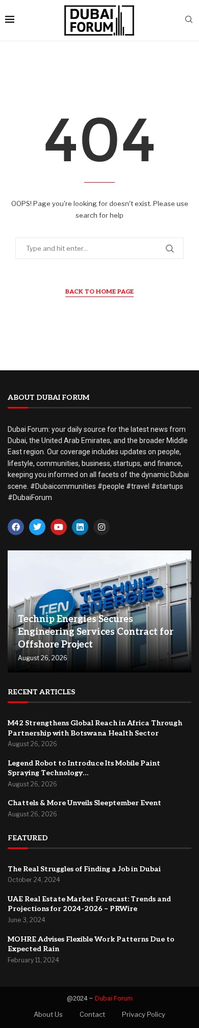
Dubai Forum (114, 998)
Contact (92, 1014)
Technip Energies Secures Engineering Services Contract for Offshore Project (95, 632)
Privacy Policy (143, 1014)
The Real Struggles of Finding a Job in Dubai (84, 869)
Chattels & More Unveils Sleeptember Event (84, 803)
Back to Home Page (99, 292)
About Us (48, 1014)
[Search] (189, 20)
